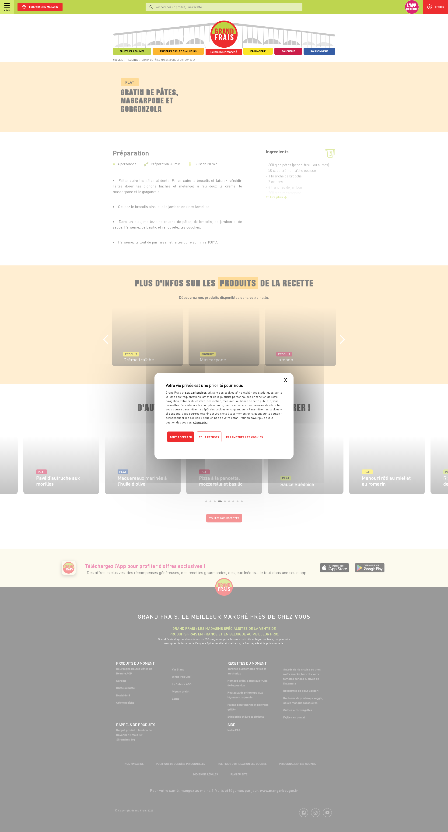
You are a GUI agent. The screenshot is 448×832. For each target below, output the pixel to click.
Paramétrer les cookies (244, 437)
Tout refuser (209, 437)
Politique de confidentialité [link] (197, 446)
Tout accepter (180, 437)
